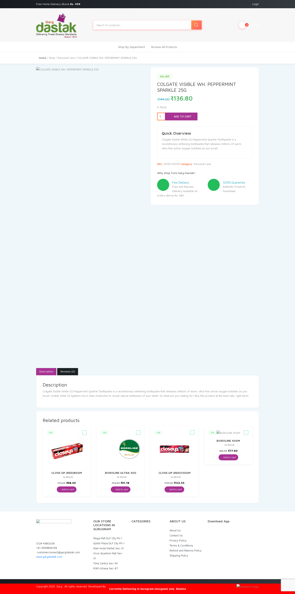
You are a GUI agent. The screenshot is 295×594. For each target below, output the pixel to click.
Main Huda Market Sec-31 (108, 548)
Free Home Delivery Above (58, 4)
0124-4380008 (45, 543)
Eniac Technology (116, 586)
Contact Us (176, 535)
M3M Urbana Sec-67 (105, 568)
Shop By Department (131, 47)
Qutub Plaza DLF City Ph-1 (109, 543)
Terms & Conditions (181, 545)
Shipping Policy (179, 555)
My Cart (252, 24)
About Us (175, 530)
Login (255, 4)
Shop (52, 57)
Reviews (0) (67, 371)
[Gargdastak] (56, 25)
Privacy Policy (178, 540)
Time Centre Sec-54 (105, 563)
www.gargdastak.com (49, 556)
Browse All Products (164, 47)
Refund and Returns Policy (185, 550)
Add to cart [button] (67, 489)
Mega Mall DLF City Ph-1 (107, 538)
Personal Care (66, 57)
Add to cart (182, 116)
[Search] (196, 24)
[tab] (46, 371)
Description (46, 371)
